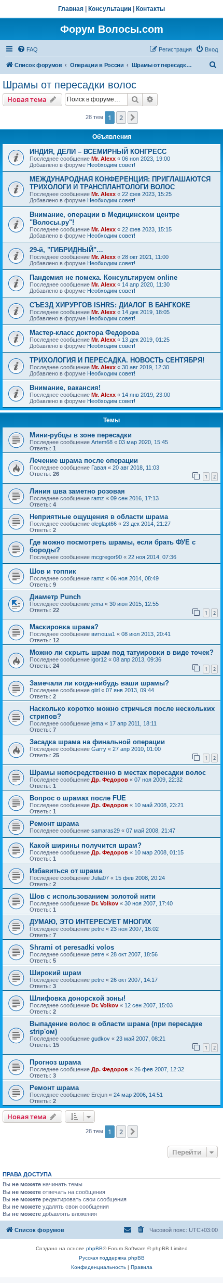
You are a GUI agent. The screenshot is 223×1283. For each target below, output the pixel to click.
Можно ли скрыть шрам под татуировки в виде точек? (122, 652)
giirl (95, 690)
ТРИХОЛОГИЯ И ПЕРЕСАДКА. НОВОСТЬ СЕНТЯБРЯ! (117, 360)
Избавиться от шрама (66, 871)
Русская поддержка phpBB (112, 1258)
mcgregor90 (106, 557)
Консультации (109, 8)
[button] (133, 117)
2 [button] (121, 117)
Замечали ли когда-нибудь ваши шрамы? (99, 683)
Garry (98, 749)
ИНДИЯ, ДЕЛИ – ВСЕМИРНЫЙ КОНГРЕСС (98, 151)
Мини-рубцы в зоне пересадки (81, 435)
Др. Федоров (109, 779)
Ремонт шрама (54, 823)
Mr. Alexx (103, 158)
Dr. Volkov (104, 903)
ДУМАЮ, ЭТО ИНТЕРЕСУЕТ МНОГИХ (90, 922)
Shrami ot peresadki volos (72, 947)
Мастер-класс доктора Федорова (84, 332)
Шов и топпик (53, 571)
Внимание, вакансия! (65, 388)
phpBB (94, 1248)
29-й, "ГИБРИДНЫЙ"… (66, 250)
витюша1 (103, 634)
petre (97, 929)
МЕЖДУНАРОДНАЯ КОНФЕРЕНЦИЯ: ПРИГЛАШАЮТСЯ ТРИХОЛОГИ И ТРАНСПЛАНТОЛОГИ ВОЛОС (120, 183)
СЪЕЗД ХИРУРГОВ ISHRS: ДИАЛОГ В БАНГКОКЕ (110, 305)
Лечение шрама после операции (84, 460)
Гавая (98, 467)
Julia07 (100, 878)
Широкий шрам (55, 973)
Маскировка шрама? (64, 627)
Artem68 (102, 442)
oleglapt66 (104, 524)
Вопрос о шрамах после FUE (78, 798)
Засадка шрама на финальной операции (97, 742)
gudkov (100, 1038)
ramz (97, 498)
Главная (70, 8)
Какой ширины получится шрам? (86, 845)
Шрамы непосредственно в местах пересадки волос (118, 772)
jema (97, 604)
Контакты (150, 8)
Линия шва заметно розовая (77, 491)
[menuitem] (27, 49)
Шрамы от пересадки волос (69, 84)
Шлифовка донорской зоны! (78, 998)
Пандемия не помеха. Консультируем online (103, 277)
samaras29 (105, 830)
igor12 (99, 659)
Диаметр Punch (55, 597)
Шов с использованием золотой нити (93, 896)
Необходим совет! (111, 165)
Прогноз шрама (55, 1062)
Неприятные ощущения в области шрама (99, 517)
